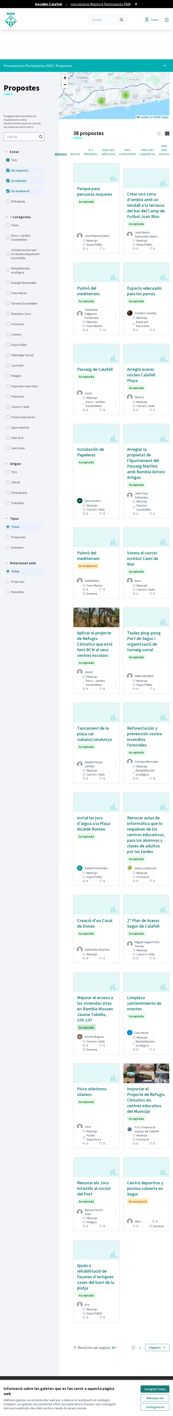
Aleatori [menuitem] (61, 154)
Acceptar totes (155, 1389)
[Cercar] (121, 20)
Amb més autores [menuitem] (164, 150)
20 (113, 1347)
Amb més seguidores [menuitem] (147, 152)
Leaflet (143, 117)
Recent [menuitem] (75, 154)
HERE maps (160, 117)
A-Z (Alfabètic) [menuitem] (91, 152)
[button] (12, 151)
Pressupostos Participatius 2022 (28, 65)
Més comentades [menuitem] (127, 152)
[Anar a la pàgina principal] (34, 20)
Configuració (155, 1407)
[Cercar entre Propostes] (41, 136)
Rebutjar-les (155, 1398)
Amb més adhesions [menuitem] (108, 152)
